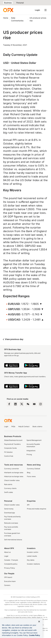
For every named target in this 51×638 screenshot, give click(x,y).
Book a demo (37, 426)
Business (8, 3)
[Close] (39, 621)
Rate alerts (8, 484)
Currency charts (10, 488)
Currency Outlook (33, 469)
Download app (9, 513)
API (28, 505)
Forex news (31, 476)
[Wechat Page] (28, 404)
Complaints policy (10, 564)
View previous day (13, 339)
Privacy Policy (9, 568)
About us (7, 552)
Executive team (10, 581)
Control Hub (8, 456)
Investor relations (33, 564)
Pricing (29, 454)
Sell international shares (13, 540)
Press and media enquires (36, 509)
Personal (20, 3)
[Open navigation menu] (45, 10)
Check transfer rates (11, 480)
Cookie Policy (34, 635)
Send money (8, 509)
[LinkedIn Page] (15, 404)
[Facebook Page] (9, 404)
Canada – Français (11, 560)
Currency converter (11, 469)
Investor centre (32, 552)
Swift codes (8, 492)
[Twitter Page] (21, 404)
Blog (28, 472)
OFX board (8, 577)
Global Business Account (13, 440)
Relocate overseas (11, 523)
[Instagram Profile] (40, 404)
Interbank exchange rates (13, 472)
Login (37, 10)
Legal (6, 556)
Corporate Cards (10, 448)
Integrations (31, 451)
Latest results (32, 556)
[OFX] (8, 10)
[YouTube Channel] (34, 404)
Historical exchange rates (13, 476)
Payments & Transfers (12, 444)
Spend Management (34, 440)
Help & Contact (23, 426)
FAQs (13, 426)
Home (5, 18)
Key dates (30, 560)
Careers (7, 585)
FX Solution (8, 452)
